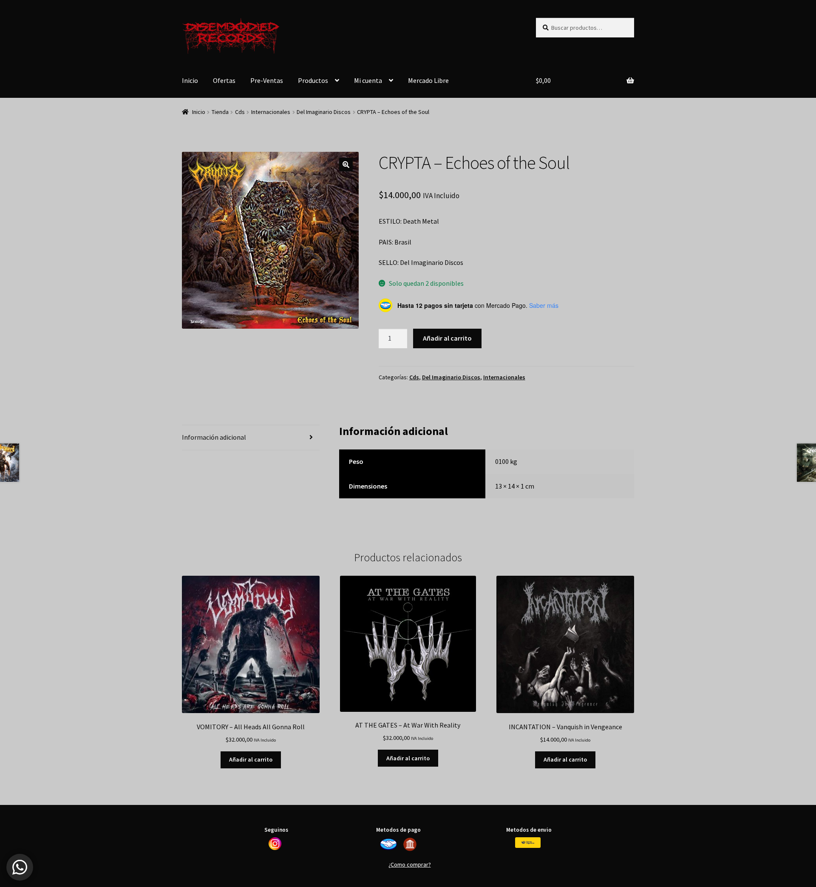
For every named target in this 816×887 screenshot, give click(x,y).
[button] (346, 164)
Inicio (190, 80)
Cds (240, 112)
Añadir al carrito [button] (250, 759)
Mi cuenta (368, 80)
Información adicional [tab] (214, 437)
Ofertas (224, 80)
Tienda (220, 112)
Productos (313, 80)
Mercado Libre (428, 80)
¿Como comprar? (409, 864)
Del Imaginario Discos (324, 112)
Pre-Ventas (266, 80)
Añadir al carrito (447, 338)
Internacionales (270, 112)
